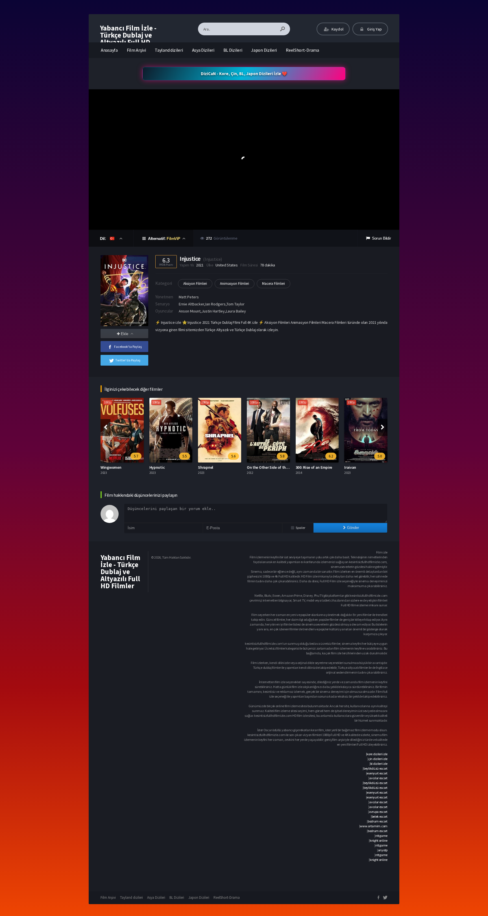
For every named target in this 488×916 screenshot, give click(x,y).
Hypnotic (108, 467)
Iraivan (302, 467)
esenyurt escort (377, 773)
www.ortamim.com (373, 826)
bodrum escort (377, 821)
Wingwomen (355, 467)
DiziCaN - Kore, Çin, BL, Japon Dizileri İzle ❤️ (244, 73)
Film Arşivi (136, 50)
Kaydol (337, 29)
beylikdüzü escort (375, 768)
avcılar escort (378, 778)
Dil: (103, 238)
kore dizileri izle (377, 754)
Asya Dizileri (203, 50)
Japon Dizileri (264, 50)
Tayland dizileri (169, 50)
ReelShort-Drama (302, 50)
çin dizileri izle (377, 759)
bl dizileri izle (378, 763)
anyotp (382, 850)
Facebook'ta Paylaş (128, 346)
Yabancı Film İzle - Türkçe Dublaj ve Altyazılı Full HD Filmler (128, 38)
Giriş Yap (374, 29)
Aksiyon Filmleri (195, 283)
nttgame (381, 835)
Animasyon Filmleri (234, 283)
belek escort (379, 816)
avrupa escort (378, 811)
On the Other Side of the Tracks (224, 467)
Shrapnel (157, 467)
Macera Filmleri (273, 283)
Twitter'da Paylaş (127, 360)
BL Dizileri (232, 50)
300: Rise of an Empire (265, 467)
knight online (378, 840)
